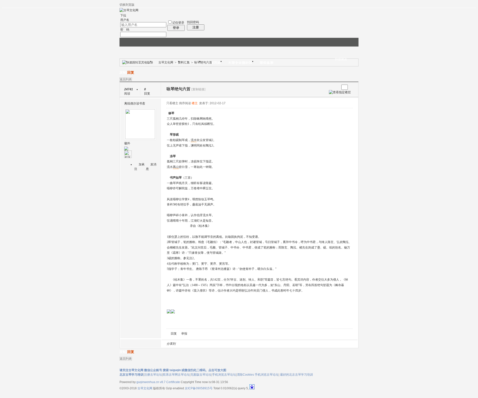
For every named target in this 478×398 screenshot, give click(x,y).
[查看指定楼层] (340, 92)
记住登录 (178, 22)
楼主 (195, 103)
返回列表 (126, 79)
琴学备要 (267, 63)
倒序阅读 (185, 103)
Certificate (173, 382)
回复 (130, 72)
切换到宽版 (127, 4)
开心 (208, 344)
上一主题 (331, 87)
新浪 (190, 344)
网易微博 (226, 344)
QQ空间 (202, 344)
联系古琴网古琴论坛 (176, 374)
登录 (176, 28)
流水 (194, 140)
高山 (176, 167)
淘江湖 (184, 344)
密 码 (124, 29)
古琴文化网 (165, 62)
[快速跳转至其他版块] (137, 62)
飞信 (250, 344)
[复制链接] (198, 89)
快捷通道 (341, 59)
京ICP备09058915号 (199, 388)
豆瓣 (220, 344)
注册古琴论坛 (153, 374)
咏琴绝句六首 (203, 62)
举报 (184, 333)
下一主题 (336, 87)
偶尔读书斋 (137, 103)
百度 (232, 344)
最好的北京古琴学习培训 (296, 374)
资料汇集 (184, 62)
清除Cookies (245, 374)
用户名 (124, 20)
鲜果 (238, 344)
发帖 (123, 72)
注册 (195, 27)
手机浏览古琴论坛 (224, 374)
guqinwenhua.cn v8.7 (151, 382)
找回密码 (193, 22)
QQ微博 (196, 344)
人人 (214, 344)
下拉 (123, 15)
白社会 (244, 344)
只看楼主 (172, 103)
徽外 (127, 143)
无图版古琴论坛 (200, 374)
